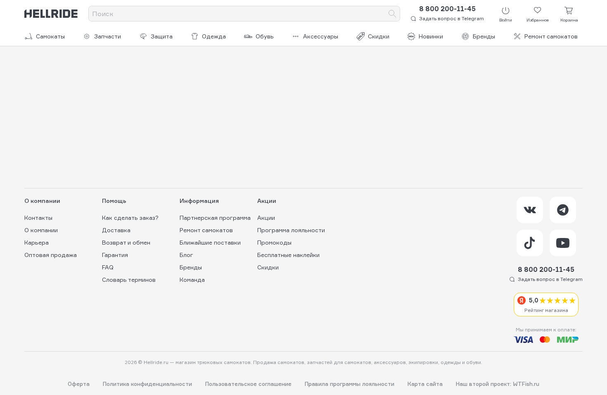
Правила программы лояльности (349, 384)
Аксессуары (320, 36)
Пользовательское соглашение (248, 384)
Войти (505, 19)
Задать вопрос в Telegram (451, 18)
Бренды (484, 36)
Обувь (265, 36)
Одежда (214, 36)
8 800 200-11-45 (447, 8)
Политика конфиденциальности (147, 384)
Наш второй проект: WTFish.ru (497, 384)
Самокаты (50, 36)
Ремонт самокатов (551, 36)
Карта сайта (425, 384)
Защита (162, 36)
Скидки (378, 36)
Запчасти (107, 36)
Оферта (79, 384)
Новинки (431, 36)
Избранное (537, 19)
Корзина (569, 19)
